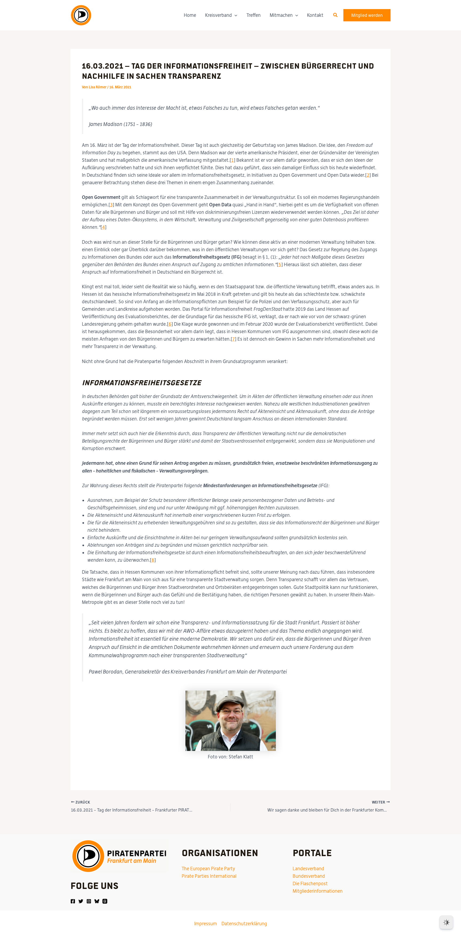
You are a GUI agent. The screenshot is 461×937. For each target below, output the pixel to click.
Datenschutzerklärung (244, 924)
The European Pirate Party (208, 869)
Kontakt (315, 15)
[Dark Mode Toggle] (446, 922)
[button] (234, 15)
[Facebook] (72, 901)
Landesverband (308, 869)
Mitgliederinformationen (318, 891)
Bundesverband (309, 876)
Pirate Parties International (209, 876)
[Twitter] (80, 901)
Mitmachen (281, 15)
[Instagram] (88, 901)
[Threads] (104, 901)
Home (190, 15)
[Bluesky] (96, 901)
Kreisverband (218, 15)
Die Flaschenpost (310, 884)
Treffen (254, 15)
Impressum (205, 924)
